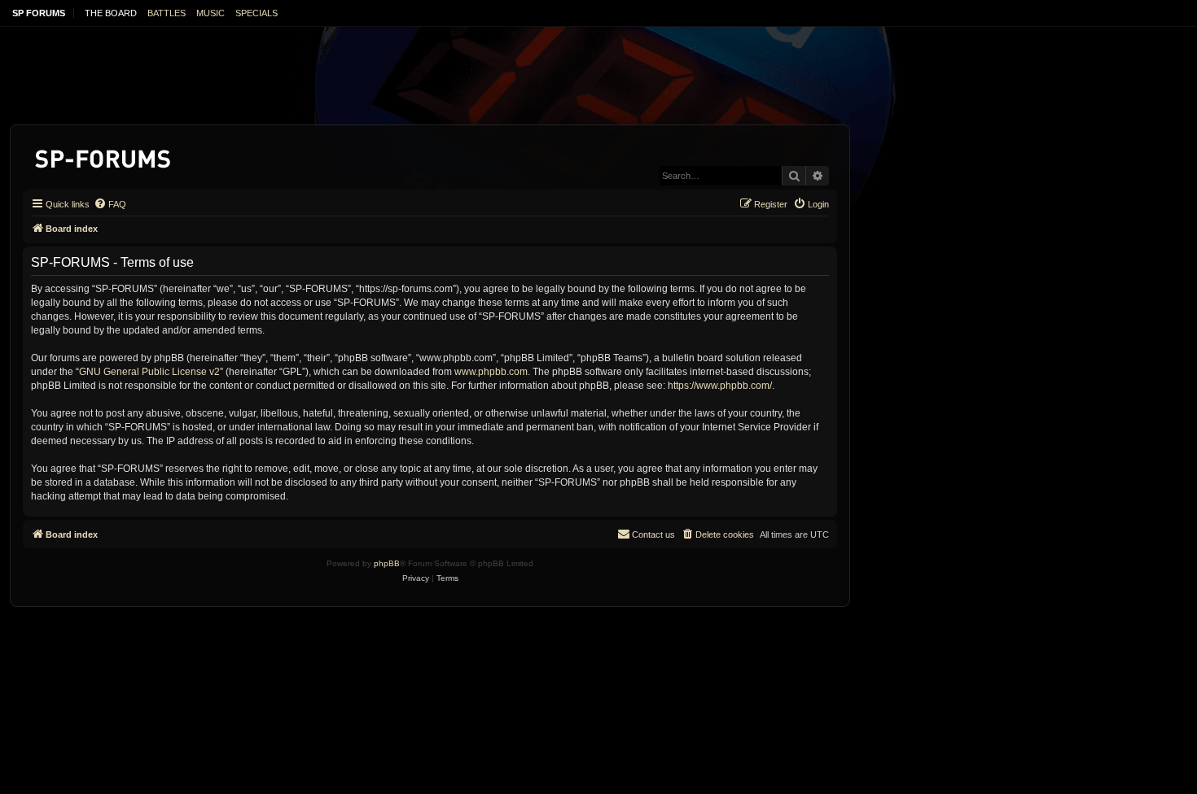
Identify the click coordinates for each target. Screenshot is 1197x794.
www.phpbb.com (491, 371)
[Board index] (104, 156)
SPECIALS (256, 13)
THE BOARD (111, 13)
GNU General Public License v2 (149, 371)
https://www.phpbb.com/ (720, 385)
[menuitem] (110, 204)
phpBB (387, 563)
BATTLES (166, 13)
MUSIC (210, 13)
